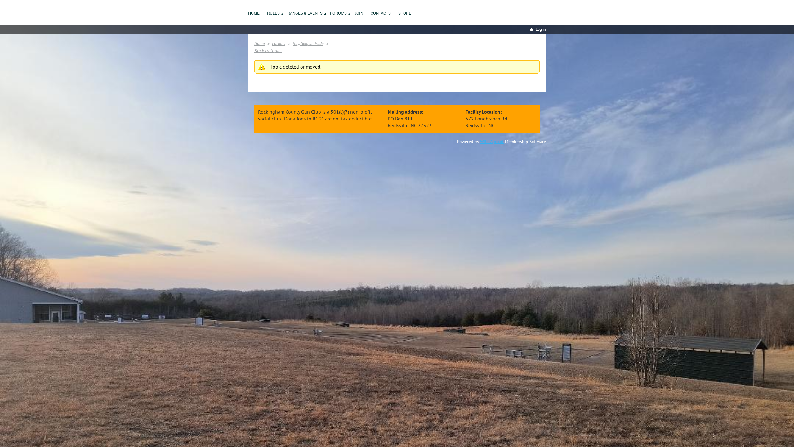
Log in (541, 29)
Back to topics (268, 50)
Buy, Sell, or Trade (308, 43)
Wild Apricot (492, 141)
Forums (278, 43)
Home (259, 43)
